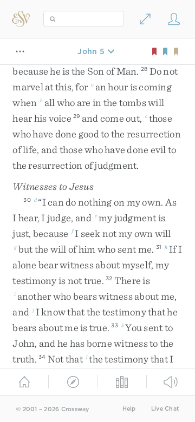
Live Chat (165, 408)
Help (129, 408)
